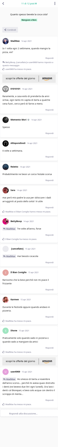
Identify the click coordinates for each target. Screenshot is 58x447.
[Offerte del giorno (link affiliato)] (29, 82)
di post (28, 3)
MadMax (10, 228)
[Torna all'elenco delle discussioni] (3, 3)
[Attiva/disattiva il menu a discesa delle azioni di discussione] (55, 3)
